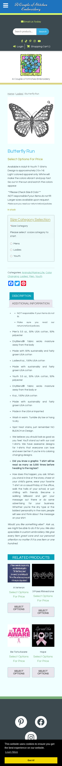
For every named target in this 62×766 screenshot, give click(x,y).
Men (31, 276)
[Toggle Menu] (5, 5)
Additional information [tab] (31, 303)
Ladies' (19, 94)
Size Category (19, 226)
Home (11, 94)
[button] (49, 102)
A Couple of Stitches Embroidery (31, 7)
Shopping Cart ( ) (40, 46)
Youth (38, 276)
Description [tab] (21, 295)
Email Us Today (32, 21)
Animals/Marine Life (33, 272)
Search (43, 31)
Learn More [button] (11, 752)
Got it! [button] (31, 760)
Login (20, 46)
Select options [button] (18, 607)
